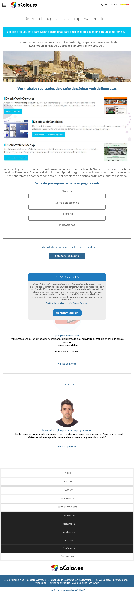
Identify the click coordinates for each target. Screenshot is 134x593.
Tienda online (68, 515)
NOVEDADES (67, 498)
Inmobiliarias (69, 532)
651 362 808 (111, 4)
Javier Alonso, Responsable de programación (67, 430)
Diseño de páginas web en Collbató (67, 590)
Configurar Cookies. (78, 303)
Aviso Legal (40, 582)
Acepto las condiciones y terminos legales (68, 247)
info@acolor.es (121, 579)
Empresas (68, 540)
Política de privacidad (59, 582)
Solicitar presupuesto (67, 255)
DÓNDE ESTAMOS (67, 556)
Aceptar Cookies (67, 313)
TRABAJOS (67, 490)
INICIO (67, 473)
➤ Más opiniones (67, 363)
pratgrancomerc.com (67, 335)
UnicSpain (94, 582)
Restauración (69, 523)
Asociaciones (69, 548)
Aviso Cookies (79, 582)
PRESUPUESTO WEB (67, 507)
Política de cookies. (55, 303)
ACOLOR (67, 481)
